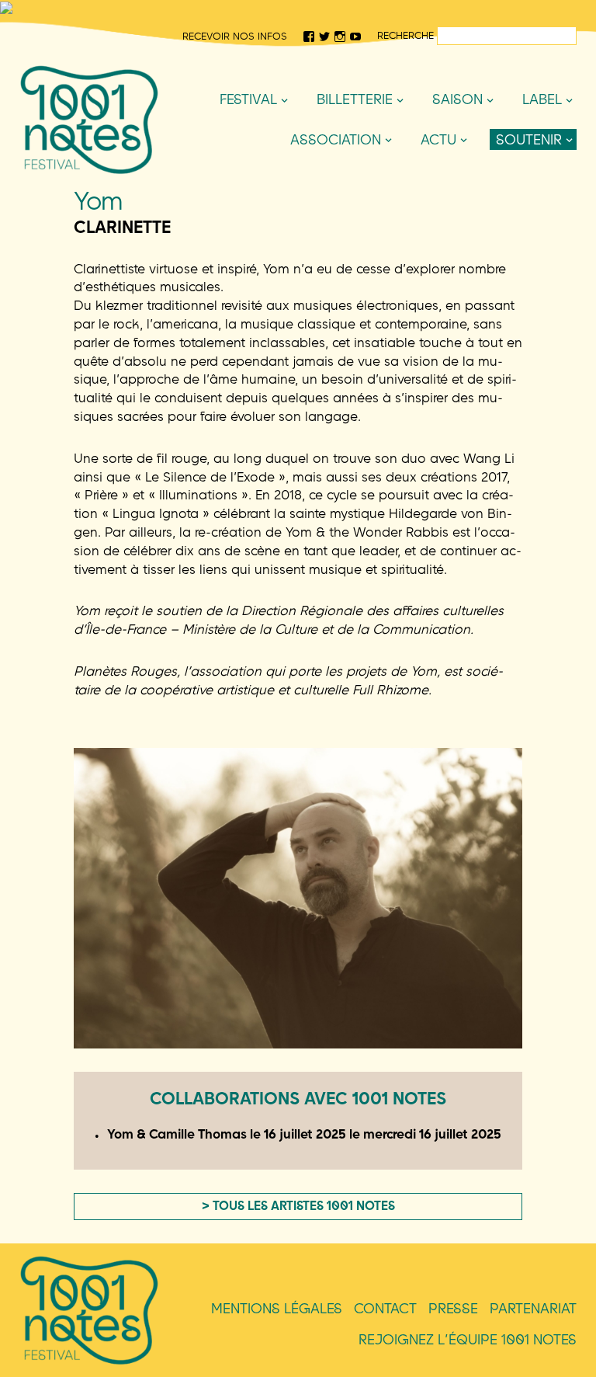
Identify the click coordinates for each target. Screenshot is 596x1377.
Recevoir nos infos (234, 36)
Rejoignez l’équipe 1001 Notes (468, 1339)
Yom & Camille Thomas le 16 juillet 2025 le (304, 1133)
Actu (438, 139)
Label (542, 99)
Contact (385, 1308)
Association (335, 139)
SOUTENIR (529, 139)
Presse (453, 1308)
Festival (248, 99)
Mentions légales (276, 1308)
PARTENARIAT (533, 1308)
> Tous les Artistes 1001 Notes (298, 1205)
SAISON (457, 99)
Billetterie (355, 99)
